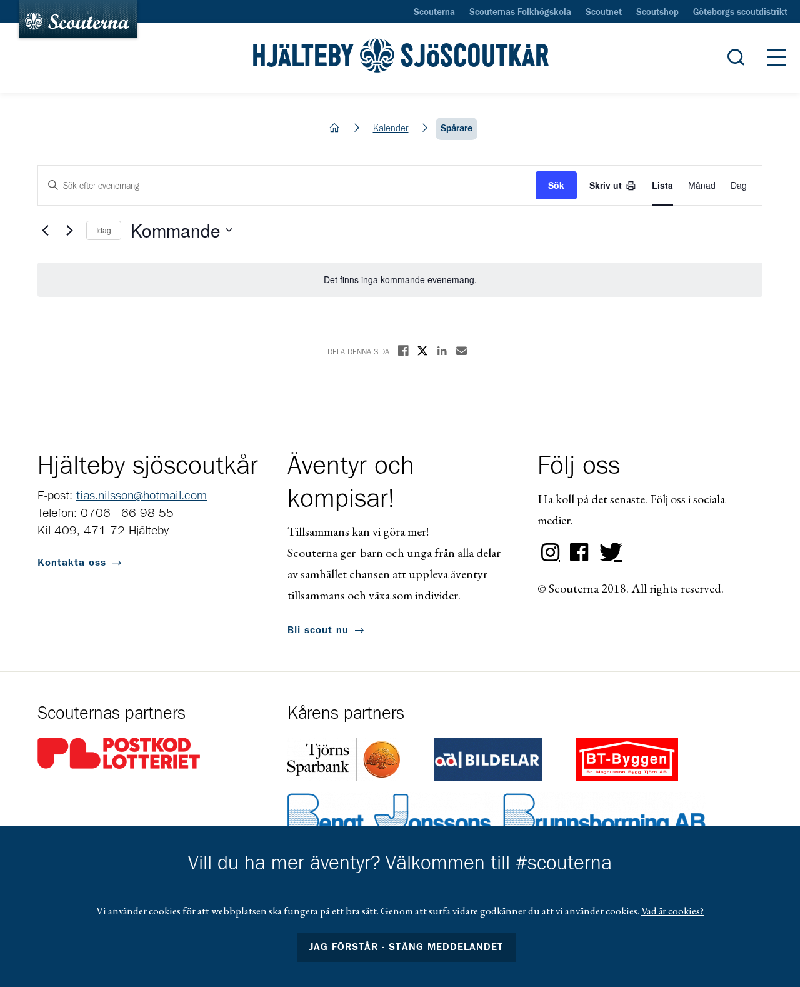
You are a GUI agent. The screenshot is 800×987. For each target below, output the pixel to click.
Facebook (579, 552)
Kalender (391, 128)
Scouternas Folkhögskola (520, 12)
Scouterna (434, 12)
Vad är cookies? (672, 911)
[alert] (400, 280)
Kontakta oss (72, 563)
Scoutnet (604, 12)
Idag (103, 229)
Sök (556, 185)
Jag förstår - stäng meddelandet (406, 947)
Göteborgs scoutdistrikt (740, 12)
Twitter (608, 552)
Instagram (551, 552)
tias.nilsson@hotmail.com (141, 495)
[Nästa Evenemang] (69, 230)
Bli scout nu (318, 630)
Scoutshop (657, 12)
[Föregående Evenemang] (45, 230)
